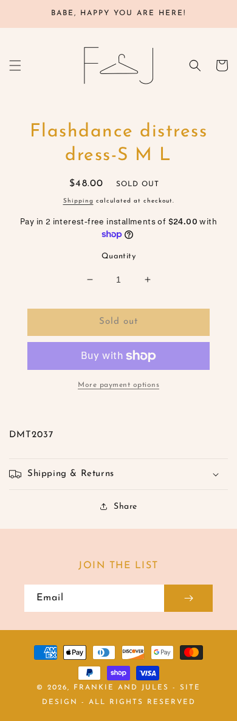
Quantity (118, 256)
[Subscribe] (188, 598)
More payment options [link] (118, 385)
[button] (15, 65)
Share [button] (125, 506)
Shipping (78, 201)
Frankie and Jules (123, 687)
